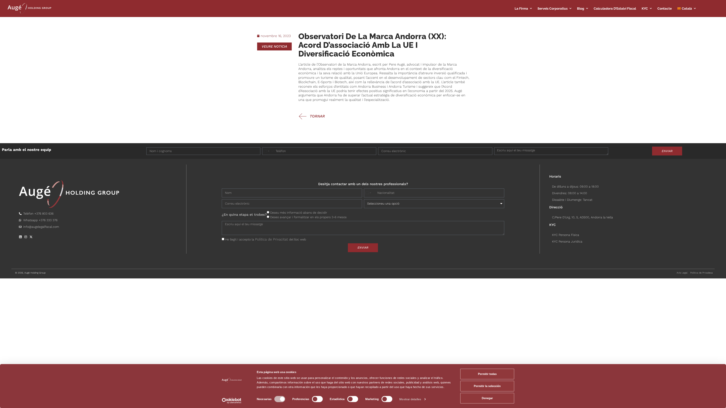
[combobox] (268, 151)
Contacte (664, 8)
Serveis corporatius (553, 8)
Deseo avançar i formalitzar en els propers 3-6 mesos (308, 217)
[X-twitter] (31, 236)
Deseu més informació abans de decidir (298, 212)
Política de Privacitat (272, 239)
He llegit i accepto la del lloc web (265, 239)
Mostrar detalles (410, 399)
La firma (521, 8)
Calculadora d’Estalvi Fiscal (615, 8)
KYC (645, 8)
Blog (580, 8)
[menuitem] (686, 8)
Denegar (487, 398)
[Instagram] (25, 236)
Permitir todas (487, 374)
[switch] (317, 399)
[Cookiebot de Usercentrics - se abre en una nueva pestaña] (231, 400)
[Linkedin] (20, 236)
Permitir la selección (487, 386)
